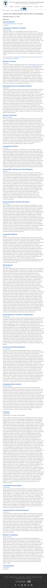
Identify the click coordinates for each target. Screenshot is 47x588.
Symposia (11, 6)
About (6, 6)
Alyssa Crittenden (6, 348)
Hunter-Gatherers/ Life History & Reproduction (18, 314)
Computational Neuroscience (12, 485)
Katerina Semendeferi (7, 386)
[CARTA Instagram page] (18, 585)
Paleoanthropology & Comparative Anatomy (17, 86)
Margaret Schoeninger (7, 117)
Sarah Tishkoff (6, 203)
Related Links (19, 578)
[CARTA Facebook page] (15, 585)
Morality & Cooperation (10, 535)
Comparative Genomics (10, 146)
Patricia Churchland (7, 536)
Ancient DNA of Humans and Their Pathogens (18, 169)
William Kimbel (6, 87)
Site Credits (39, 577)
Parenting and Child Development (14, 347)
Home (4, 10)
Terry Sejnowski (6, 487)
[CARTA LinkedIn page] (25, 585)
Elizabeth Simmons (12, 23)
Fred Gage (5, 23)
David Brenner (20, 23)
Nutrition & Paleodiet (10, 115)
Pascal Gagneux (6, 567)
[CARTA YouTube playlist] (28, 585)
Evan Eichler (5, 148)
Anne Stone (5, 171)
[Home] (23, 2)
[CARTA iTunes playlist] (31, 585)
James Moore (6, 63)
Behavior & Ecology (9, 61)
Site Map (34, 577)
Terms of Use (21, 577)
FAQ (24, 578)
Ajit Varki (5, 236)
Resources (30, 6)
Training (23, 6)
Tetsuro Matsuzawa (7, 29)
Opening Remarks (9, 22)
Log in (41, 6)
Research (17, 6)
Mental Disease (8, 265)
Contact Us (28, 578)
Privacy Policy (28, 577)
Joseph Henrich (6, 512)
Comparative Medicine (10, 234)
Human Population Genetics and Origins (16, 202)
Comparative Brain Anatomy (12, 384)
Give (24, 8)
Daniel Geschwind (7, 267)
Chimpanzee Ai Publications (20, 57)
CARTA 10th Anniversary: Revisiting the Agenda (19, 10)
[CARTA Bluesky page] (21, 585)
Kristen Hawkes (6, 316)
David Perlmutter (6, 413)
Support (36, 6)
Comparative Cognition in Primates (14, 28)
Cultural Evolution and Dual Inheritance (16, 510)
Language (6, 412)
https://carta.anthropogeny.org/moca (32, 64)
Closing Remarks (8, 565)
